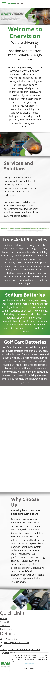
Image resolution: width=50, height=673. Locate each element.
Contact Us (6, 629)
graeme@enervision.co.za (16, 642)
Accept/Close (29, 668)
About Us (5, 622)
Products (5, 625)
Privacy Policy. (29, 664)
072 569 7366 (10, 639)
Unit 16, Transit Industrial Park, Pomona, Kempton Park (20, 651)
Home (3, 618)
